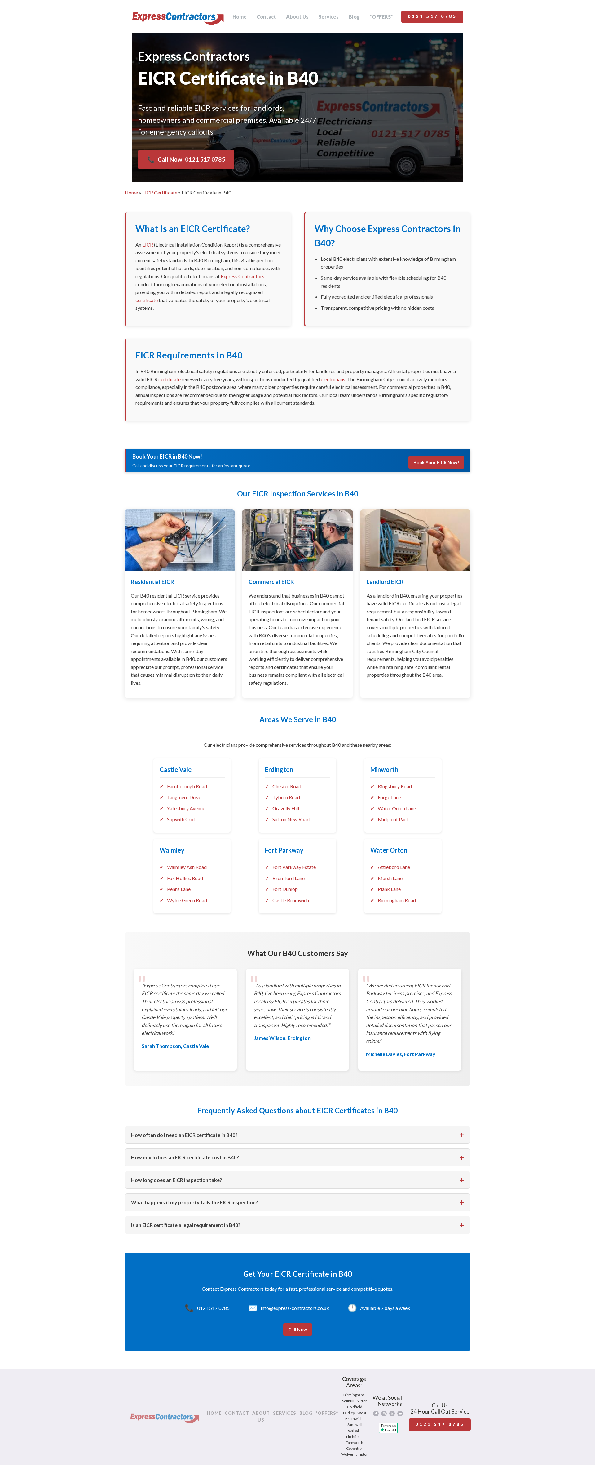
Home (239, 17)
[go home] (178, 17)
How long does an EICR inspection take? (176, 1180)
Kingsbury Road (395, 786)
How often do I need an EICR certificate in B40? (184, 1135)
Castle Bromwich (290, 900)
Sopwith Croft (182, 819)
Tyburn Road (286, 797)
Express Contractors (242, 276)
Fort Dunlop (285, 889)
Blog (354, 17)
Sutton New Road (291, 819)
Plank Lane (389, 889)
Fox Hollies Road (185, 878)
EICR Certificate (159, 192)
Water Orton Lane (397, 808)
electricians (333, 379)
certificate (146, 300)
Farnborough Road (187, 786)
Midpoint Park (393, 819)
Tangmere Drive (184, 797)
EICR (147, 244)
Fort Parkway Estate (294, 867)
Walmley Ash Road (187, 867)
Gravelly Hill (285, 808)
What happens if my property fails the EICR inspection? (194, 1202)
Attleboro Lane (394, 867)
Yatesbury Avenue (186, 808)
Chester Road (286, 786)
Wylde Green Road (187, 900)
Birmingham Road (397, 900)
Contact (266, 17)
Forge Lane (389, 797)
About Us (297, 17)
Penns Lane (179, 889)
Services (329, 17)
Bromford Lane (288, 878)
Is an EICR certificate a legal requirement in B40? (185, 1225)
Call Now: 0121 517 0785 (186, 159)
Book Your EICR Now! (436, 462)
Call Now (297, 1329)
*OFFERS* (381, 17)
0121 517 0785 (432, 16)
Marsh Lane (390, 878)
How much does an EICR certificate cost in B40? (185, 1157)
